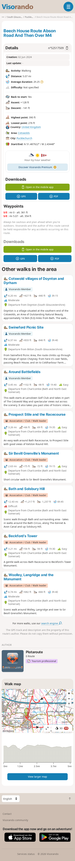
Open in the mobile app (40, 187)
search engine (50, 623)
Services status (26, 854)
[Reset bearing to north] (69, 704)
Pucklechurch (24, 138)
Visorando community (15, 820)
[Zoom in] (69, 693)
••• (3, 17)
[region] (37, 711)
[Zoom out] (69, 698)
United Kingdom (31, 127)
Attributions (8, 730)
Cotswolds (24, 133)
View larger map (37, 776)
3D (63, 728)
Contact (7, 813)
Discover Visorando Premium (35, 167)
